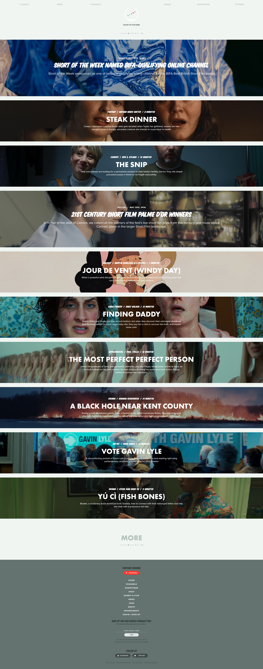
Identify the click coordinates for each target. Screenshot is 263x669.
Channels (131, 584)
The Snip (131, 164)
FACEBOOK (124, 655)
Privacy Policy (124, 642)
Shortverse (131, 588)
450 (142, 33)
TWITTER (141, 655)
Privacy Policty (137, 663)
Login (126, 614)
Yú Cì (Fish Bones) (131, 496)
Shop (131, 591)
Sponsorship (131, 610)
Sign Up (136, 614)
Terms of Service (138, 642)
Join (131, 635)
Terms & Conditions (150, 663)
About (131, 607)
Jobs (131, 603)
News (132, 599)
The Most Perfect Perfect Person (131, 359)
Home (131, 580)
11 (137, 33)
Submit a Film (131, 595)
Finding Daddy (131, 314)
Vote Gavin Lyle (132, 451)
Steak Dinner (131, 119)
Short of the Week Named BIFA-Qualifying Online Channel (131, 64)
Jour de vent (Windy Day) (131, 270)
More (131, 538)
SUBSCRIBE (133, 573)
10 (135, 33)
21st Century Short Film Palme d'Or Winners (132, 213)
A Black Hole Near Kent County (131, 406)
